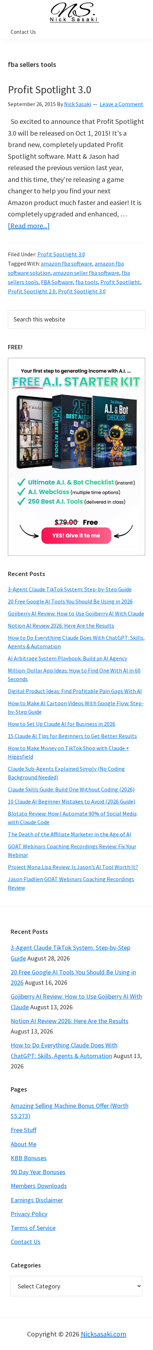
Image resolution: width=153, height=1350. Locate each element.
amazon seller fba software (86, 272)
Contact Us (26, 1242)
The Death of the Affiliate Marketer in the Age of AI (69, 834)
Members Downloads (39, 1186)
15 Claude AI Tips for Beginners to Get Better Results (72, 735)
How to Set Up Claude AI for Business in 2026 (61, 723)
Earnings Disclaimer (37, 1200)
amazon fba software (66, 263)
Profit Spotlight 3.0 (49, 89)
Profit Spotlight (120, 282)
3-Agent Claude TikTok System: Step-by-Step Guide (70, 589)
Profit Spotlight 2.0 (32, 291)
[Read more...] (29, 225)
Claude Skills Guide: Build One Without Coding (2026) (71, 789)
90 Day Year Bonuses (38, 1172)
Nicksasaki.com (103, 1333)
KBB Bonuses (29, 1158)
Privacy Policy (29, 1214)
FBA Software (57, 282)
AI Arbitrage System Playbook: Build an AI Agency (67, 658)
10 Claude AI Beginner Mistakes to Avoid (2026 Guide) (71, 801)
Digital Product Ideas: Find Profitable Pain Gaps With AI (75, 691)
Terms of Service (33, 1228)
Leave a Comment (121, 104)
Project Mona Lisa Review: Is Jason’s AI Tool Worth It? (73, 866)
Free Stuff (23, 1130)
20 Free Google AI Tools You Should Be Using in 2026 (70, 601)
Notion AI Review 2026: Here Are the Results (61, 625)
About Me (23, 1144)
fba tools (86, 282)
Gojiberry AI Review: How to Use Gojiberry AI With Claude (76, 613)
